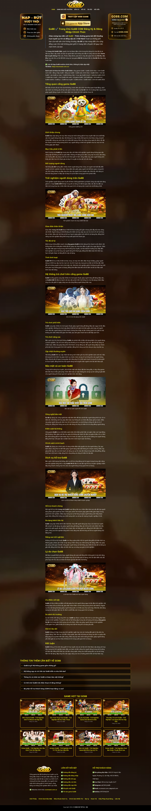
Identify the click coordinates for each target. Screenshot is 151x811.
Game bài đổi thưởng (64, 9)
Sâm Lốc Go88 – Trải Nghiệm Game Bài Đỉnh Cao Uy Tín (88, 749)
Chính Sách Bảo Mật (45, 799)
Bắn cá (76, 9)
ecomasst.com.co (51, 790)
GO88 (53, 9)
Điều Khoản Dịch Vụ (60, 799)
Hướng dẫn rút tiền (69, 782)
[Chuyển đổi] (22, 665)
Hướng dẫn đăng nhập (70, 776)
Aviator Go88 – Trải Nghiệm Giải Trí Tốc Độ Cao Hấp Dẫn (61, 749)
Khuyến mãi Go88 (69, 788)
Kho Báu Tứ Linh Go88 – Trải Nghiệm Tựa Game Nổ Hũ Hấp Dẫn (116, 719)
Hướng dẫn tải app (69, 779)
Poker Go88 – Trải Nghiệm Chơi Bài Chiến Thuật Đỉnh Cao (116, 749)
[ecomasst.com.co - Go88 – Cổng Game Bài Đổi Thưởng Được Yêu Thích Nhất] (75, 4)
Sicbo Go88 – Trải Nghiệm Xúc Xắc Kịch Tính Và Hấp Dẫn (33, 749)
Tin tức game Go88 (69, 792)
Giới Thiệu (33, 799)
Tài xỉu (89, 9)
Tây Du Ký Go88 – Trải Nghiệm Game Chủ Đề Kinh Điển (88, 718)
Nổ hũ (83, 9)
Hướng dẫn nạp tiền (70, 785)
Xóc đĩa (96, 9)
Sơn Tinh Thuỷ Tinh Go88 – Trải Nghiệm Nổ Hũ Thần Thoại (61, 718)
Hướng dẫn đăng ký (69, 772)
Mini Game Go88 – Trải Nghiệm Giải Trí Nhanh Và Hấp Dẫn (33, 718)
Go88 (71, 36)
